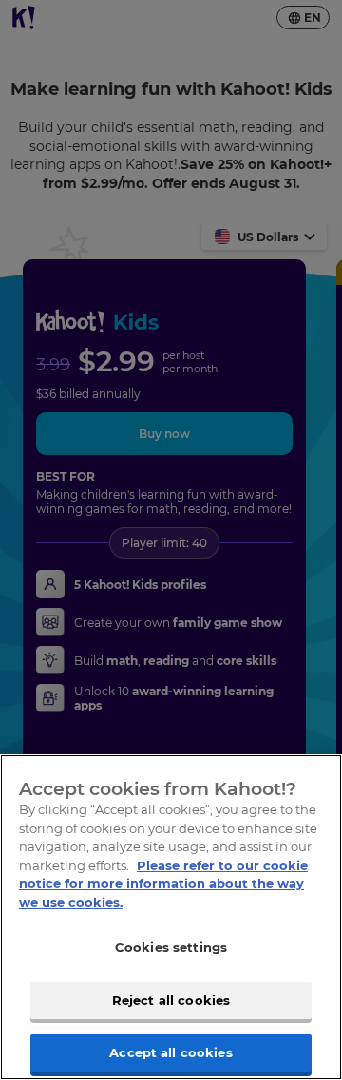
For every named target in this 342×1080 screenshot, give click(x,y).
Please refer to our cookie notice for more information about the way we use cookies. (163, 884)
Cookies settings (171, 947)
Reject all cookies (171, 1000)
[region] (171, 917)
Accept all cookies (170, 1052)
